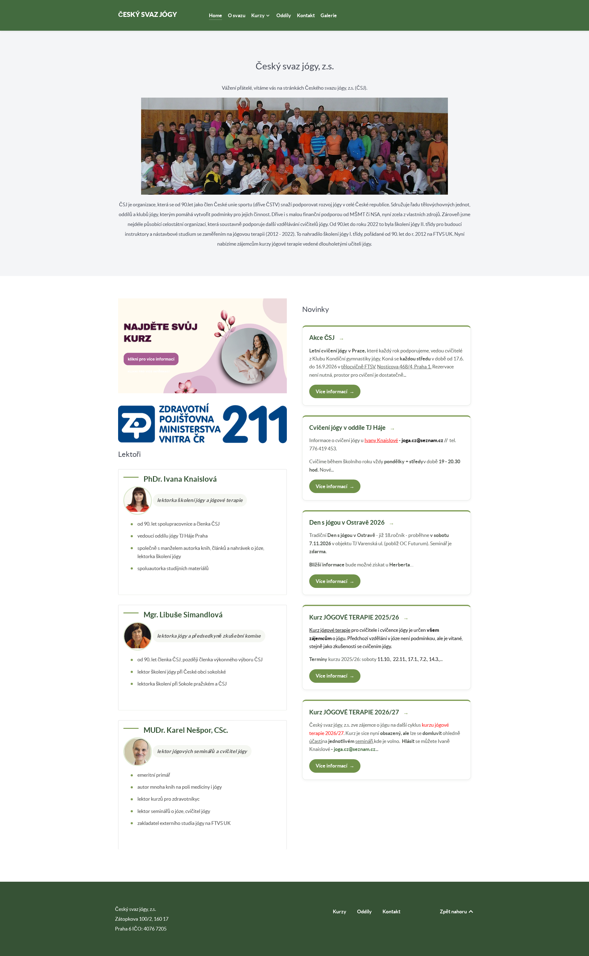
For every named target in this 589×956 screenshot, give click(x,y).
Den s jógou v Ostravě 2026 (347, 522)
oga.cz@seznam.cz (423, 440)
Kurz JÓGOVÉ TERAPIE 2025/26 (354, 617)
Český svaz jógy (147, 14)
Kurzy (339, 911)
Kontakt (391, 911)
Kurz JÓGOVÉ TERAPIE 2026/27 (354, 712)
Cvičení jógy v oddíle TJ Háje (347, 427)
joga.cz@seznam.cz (354, 749)
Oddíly (364, 911)
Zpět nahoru (454, 911)
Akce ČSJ (322, 337)
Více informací (335, 391)
